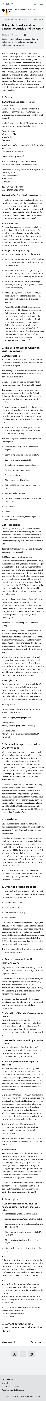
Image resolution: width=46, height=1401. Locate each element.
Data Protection (8, 1379)
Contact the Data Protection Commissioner (20, 195)
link (28, 876)
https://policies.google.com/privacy (17, 726)
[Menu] (41, 4)
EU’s (7, 59)
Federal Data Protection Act (27, 62)
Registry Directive (14, 773)
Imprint (5, 1383)
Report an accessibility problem (13, 1390)
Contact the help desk (11, 156)
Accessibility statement (11, 1386)
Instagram (22, 622)
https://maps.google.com (20, 717)
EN (7, 3)
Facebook (6, 622)
